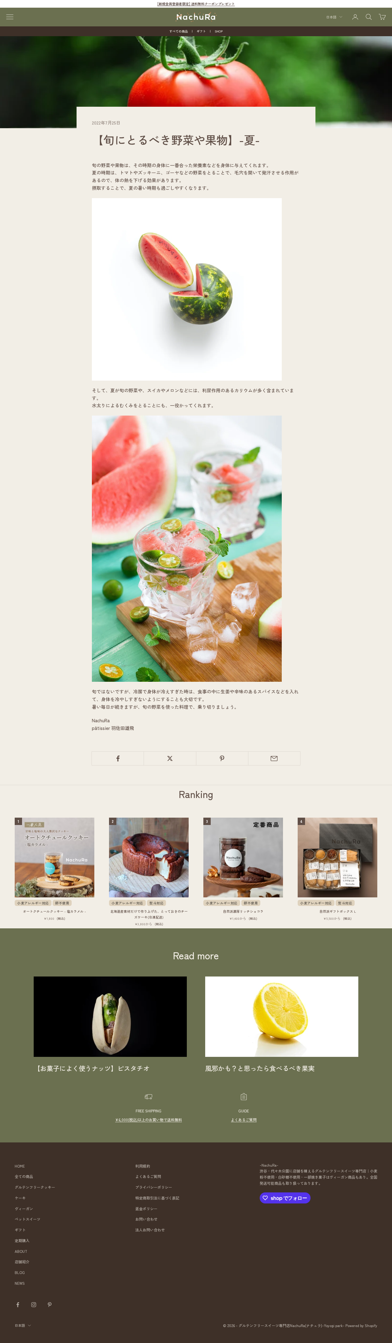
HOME (20, 1165)
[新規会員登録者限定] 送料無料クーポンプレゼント (196, 3)
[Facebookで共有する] (118, 758)
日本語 (331, 16)
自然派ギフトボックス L (337, 911)
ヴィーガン (24, 1208)
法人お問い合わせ (150, 1229)
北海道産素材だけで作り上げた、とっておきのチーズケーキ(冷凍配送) (149, 914)
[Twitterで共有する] (170, 758)
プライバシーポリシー (153, 1187)
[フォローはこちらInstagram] (34, 1305)
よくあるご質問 (244, 1119)
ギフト (201, 31)
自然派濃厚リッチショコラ (243, 911)
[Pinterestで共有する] (222, 758)
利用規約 (142, 1165)
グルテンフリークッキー (35, 1187)
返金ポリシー (146, 1208)
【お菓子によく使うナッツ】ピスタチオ (91, 1068)
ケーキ (20, 1197)
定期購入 (22, 1240)
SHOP (219, 31)
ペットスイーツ (27, 1219)
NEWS (20, 1283)
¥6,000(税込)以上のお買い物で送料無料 (148, 1119)
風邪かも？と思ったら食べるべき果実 (260, 1068)
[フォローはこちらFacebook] (18, 1305)
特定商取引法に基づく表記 (157, 1197)
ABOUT (21, 1251)
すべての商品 (178, 31)
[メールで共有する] (274, 758)
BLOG (20, 1272)
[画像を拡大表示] (187, 288)
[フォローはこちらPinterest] (50, 1305)
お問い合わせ (146, 1219)
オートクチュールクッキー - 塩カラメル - (54, 911)
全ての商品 (24, 1176)
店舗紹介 (22, 1261)
